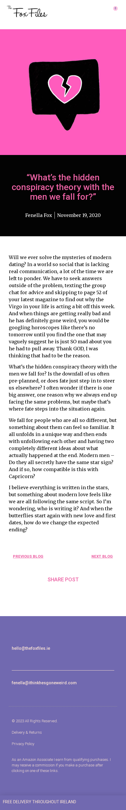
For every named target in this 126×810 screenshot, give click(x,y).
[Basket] (113, 11)
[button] (93, 11)
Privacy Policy (23, 744)
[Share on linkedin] (77, 593)
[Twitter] (27, 658)
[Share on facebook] (48, 593)
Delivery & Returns (27, 732)
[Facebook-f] (20, 658)
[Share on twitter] (63, 593)
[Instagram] (14, 658)
